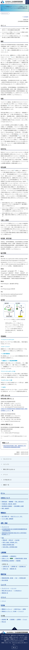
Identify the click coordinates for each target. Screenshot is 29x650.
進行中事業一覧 (5, 516)
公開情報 (19, 619)
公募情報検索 (5, 556)
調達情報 (4, 619)
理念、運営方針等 (19, 501)
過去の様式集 (5, 580)
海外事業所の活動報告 (7, 506)
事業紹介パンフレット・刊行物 (9, 611)
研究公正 (11, 540)
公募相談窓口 (13, 556)
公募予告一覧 (6, 566)
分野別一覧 (5, 568)
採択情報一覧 (22, 566)
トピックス (13, 588)
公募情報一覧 (14, 566)
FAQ (16, 578)
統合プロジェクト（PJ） (17, 516)
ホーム (3, 493)
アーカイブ (21, 611)
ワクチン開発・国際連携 (7, 518)
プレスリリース (5, 526)
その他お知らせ (17, 590)
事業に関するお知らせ (7, 590)
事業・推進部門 (5, 508)
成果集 (24, 609)
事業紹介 (3, 513)
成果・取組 (4, 523)
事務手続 (3, 574)
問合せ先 (4, 621)
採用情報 (12, 619)
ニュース (3, 584)
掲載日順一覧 (13, 568)
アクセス (25, 619)
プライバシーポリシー (17, 642)
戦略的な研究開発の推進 (8, 544)
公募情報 (3, 552)
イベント (3, 597)
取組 (3, 537)
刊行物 (3, 605)
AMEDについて (5, 498)
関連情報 (18, 560)
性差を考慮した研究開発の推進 (10, 547)
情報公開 (5, 540)
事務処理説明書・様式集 (21, 558)
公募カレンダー (7, 558)
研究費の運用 (22, 578)
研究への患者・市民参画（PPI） (10, 542)
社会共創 (17, 540)
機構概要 (11, 501)
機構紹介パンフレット (7, 609)
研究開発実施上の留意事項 (8, 560)
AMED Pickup (17, 609)
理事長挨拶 (4, 501)
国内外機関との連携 (19, 506)
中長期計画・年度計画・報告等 (9, 503)
